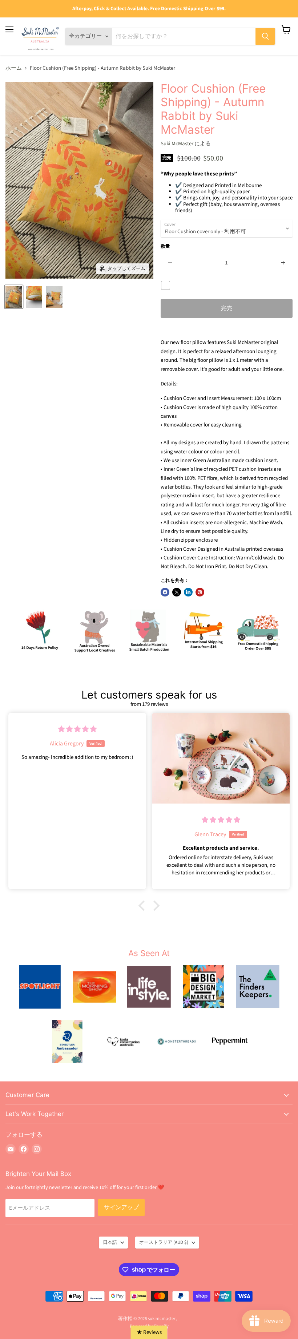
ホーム (13, 68)
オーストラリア (163, 1242)
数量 (165, 246)
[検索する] (265, 36)
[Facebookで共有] (165, 592)
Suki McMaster (177, 143)
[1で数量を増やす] (283, 262)
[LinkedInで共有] (188, 592)
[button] (143, 906)
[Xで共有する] (176, 592)
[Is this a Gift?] (167, 285)
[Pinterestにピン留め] (200, 592)
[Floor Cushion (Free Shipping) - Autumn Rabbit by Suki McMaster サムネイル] (34, 296)
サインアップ (121, 1207)
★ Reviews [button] (149, 1332)
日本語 (110, 1242)
